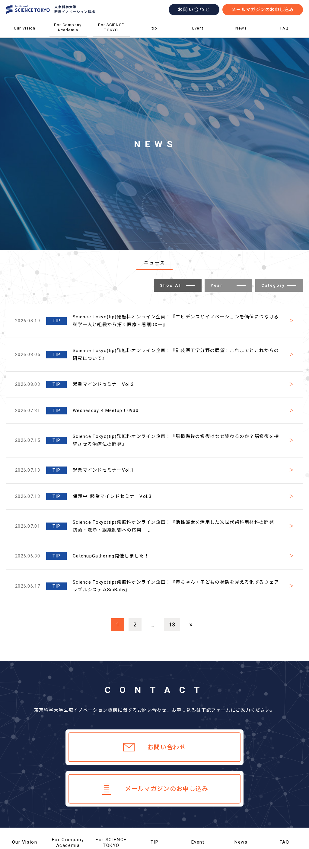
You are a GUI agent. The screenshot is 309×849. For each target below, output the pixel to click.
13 (172, 624)
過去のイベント (198, 38)
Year (217, 285)
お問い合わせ (194, 9)
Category (273, 285)
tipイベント (154, 38)
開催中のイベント (197, 37)
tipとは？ (155, 37)
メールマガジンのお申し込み (262, 9)
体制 (24, 38)
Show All (171, 285)
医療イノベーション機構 (24, 37)
